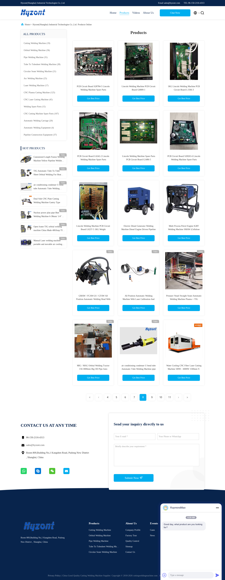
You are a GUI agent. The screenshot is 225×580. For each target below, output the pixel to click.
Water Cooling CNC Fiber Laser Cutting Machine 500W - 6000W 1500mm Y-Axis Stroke (183, 369)
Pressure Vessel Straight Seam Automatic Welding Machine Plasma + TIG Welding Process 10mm (184, 299)
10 (160, 397)
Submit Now (132, 477)
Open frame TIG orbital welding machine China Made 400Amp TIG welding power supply (49, 228)
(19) (37, 43)
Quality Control (132, 541)
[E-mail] (70, 473)
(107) (41, 114)
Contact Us (130, 552)
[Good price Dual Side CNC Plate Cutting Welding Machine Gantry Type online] (26, 200)
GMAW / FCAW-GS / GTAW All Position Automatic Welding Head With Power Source (93, 299)
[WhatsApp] (28, 473)
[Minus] (217, 508)
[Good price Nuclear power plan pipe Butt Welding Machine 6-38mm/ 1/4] (26, 214)
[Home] (33, 12)
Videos (136, 12)
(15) (35, 106)
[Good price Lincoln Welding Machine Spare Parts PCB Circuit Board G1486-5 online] (138, 131)
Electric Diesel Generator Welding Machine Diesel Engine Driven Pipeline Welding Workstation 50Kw (138, 229)
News (152, 535)
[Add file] (164, 575)
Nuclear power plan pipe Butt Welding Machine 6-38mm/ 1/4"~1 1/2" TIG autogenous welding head (49, 215)
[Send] (217, 575)
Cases (152, 530)
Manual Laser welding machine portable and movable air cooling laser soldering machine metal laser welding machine (49, 242)
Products (124, 12)
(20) (38, 121)
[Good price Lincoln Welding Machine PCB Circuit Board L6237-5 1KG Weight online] (93, 201)
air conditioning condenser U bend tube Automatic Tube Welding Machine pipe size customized (48, 187)
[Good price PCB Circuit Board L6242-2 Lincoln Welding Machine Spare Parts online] (93, 131)
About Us (148, 12)
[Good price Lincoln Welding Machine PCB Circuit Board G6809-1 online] (138, 61)
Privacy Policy (54, 575)
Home (113, 12)
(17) (36, 85)
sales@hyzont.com (35, 445)
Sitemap (129, 546)
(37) (40, 135)
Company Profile (133, 530)
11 (169, 397)
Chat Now (175, 12)
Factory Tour (131, 535)
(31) (36, 57)
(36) (37, 50)
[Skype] (42, 473)
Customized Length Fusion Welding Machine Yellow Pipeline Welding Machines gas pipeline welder (49, 159)
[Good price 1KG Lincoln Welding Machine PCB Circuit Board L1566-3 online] (183, 61)
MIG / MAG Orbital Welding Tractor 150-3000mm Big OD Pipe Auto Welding (93, 369)
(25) (35, 78)
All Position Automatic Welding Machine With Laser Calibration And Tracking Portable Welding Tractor (138, 299)
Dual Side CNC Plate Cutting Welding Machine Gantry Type (47, 201)
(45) (38, 99)
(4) (39, 128)
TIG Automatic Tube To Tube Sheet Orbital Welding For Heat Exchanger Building (47, 173)
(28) (42, 64)
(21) (40, 71)
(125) (39, 92)
